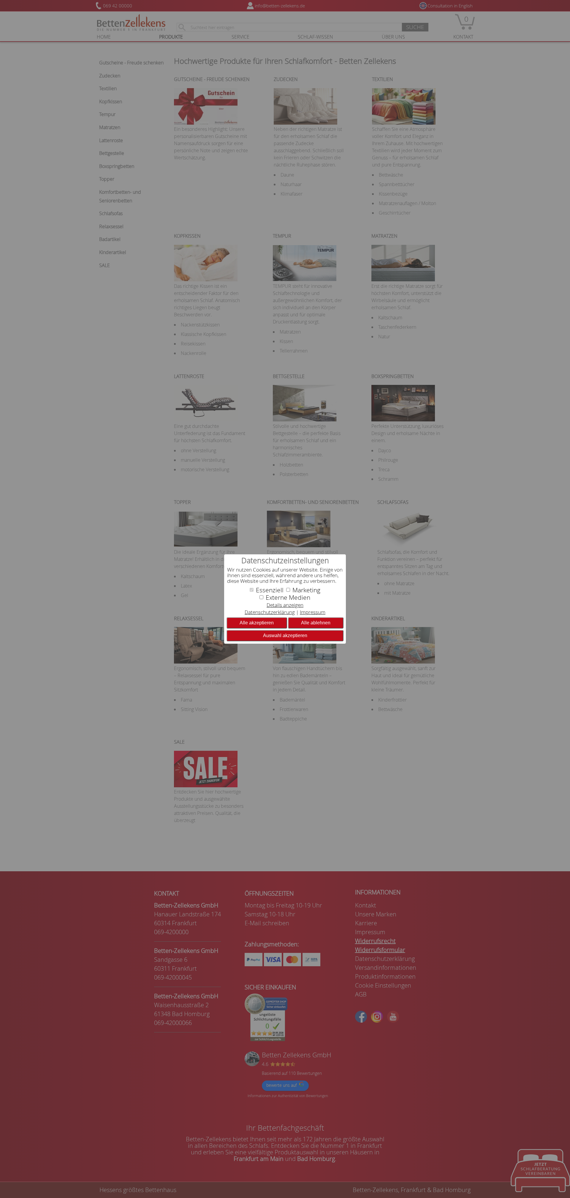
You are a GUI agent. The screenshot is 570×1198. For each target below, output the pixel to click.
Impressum (312, 612)
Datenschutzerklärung (270, 612)
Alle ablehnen (315, 622)
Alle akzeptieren (257, 622)
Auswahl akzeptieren (285, 635)
